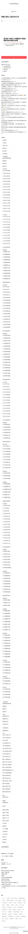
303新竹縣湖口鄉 (6, 297)
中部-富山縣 (5, 740)
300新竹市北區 (5, 289)
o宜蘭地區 (4, 609)
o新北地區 (4, 169)
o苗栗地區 (4, 333)
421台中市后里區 (6, 400)
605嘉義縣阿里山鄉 (6, 489)
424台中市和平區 (6, 408)
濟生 (23, 909)
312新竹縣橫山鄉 (6, 319)
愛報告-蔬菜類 (5, 809)
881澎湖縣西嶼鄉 (6, 681)
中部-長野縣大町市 (6, 743)
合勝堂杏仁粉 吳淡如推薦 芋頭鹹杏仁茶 (9, 882)
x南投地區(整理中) (6, 441)
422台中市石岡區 (6, 403)
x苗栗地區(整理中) (6, 379)
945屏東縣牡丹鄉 (6, 589)
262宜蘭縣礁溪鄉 (6, 616)
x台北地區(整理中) (6, 247)
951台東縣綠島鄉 (6, 664)
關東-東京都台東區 (6, 791)
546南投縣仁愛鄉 (6, 429)
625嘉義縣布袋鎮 (6, 497)
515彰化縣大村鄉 (6, 465)
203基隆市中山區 (6, 602)
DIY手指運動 (5, 828)
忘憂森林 (8, 905)
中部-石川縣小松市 (6, 735)
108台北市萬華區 (6, 227)
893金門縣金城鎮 (6, 694)
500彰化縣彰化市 (6, 446)
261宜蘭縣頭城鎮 (6, 613)
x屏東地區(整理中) (6, 595)
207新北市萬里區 (6, 170)
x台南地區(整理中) (6, 547)
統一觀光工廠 (17, 916)
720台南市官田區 (6, 519)
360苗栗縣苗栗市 (6, 354)
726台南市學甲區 (6, 529)
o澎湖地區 (4, 676)
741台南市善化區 (6, 540)
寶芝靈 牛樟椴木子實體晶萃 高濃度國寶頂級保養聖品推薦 (13, 127)
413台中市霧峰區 (6, 394)
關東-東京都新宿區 (6, 775)
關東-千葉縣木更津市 (7, 767)
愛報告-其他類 (5, 820)
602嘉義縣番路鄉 (6, 483)
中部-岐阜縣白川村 (6, 756)
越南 (3, 795)
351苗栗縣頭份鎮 (6, 338)
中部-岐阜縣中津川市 (7, 748)
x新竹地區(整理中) (6, 331)
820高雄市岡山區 (6, 554)
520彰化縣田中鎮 (6, 467)
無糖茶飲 (10, 911)
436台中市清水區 (6, 416)
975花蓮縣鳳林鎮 (6, 648)
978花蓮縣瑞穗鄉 (6, 656)
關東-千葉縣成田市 (6, 759)
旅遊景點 (4, 160)
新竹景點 (3, 907)
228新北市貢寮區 (6, 181)
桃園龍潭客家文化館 (5, 91)
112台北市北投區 (6, 235)
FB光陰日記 (5, 834)
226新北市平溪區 (6, 178)
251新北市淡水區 (6, 205)
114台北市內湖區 (6, 238)
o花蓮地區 (4, 633)
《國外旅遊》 (5, 701)
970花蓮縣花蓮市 (6, 635)
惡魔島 (12, 905)
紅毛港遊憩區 (10, 916)
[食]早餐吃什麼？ (7, 68)
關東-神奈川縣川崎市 (7, 762)
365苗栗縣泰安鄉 (6, 367)
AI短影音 (4, 142)
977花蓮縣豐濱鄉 (6, 654)
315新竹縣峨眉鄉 (6, 327)
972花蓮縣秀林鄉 (6, 640)
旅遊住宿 (4, 166)
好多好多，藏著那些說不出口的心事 (9, 112)
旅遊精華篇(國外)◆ (6, 703)
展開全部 (3, 64)
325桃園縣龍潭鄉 (6, 254)
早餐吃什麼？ (5, 145)
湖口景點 (18, 909)
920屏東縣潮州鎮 (6, 578)
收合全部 (8, 64)
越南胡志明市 (5, 797)
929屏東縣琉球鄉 (6, 583)
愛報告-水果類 (5, 812)
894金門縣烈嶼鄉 (6, 697)
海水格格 (4, 839)
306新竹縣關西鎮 (6, 305)
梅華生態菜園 (4, 909)
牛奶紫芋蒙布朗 (16, 911)
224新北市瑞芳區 (6, 176)
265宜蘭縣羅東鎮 (6, 621)
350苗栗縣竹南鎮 (6, 335)
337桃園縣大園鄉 (6, 276)
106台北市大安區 (6, 224)
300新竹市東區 (5, 286)
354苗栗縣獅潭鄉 (6, 346)
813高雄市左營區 (6, 551)
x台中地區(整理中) (6, 420)
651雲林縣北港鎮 (6, 478)
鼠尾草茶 (3, 920)
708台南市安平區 (6, 513)
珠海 (21, 911)
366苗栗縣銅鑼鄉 (6, 370)
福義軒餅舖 (4, 916)
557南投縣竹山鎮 (6, 435)
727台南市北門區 (6, 532)
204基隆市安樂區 (6, 605)
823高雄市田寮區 (6, 556)
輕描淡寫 (6, 69)
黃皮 (20, 918)
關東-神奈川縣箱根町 (7, 764)
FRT (17, 928)
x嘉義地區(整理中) (6, 501)
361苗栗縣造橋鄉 (6, 357)
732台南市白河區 (6, 537)
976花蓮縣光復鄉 (6, 651)
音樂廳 (16, 918)
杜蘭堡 (2, 875)
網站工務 (4, 837)
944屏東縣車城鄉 (6, 586)
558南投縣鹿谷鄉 (6, 438)
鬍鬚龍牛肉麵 (4, 874)
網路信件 (4, 842)
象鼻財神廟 (12, 918)
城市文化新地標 (18, 900)
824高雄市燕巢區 (6, 559)
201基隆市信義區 (6, 600)
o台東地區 (4, 660)
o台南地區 (4, 503)
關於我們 (11, 933)
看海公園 (20, 914)
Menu (14, 11)
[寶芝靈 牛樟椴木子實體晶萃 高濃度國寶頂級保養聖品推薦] (14, 21)
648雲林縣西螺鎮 (6, 475)
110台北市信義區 (6, 230)
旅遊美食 (4, 163)
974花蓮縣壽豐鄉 (6, 645)
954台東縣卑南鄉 (6, 667)
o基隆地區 (4, 598)
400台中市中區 (5, 384)
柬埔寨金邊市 (5, 802)
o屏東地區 (4, 571)
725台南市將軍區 (6, 527)
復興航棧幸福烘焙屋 (5, 81)
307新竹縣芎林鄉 (6, 308)
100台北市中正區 (6, 216)
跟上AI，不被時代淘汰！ (6, 93)
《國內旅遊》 (5, 156)
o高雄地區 (4, 549)
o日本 (3, 733)
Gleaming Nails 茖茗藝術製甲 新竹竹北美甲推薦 (11, 132)
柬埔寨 (3, 800)
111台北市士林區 (6, 232)
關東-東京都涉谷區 (6, 778)
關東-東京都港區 (6, 783)
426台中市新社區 (6, 411)
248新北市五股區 (6, 200)
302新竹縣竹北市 (6, 294)
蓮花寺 (6, 918)
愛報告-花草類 (5, 815)
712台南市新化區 (6, 516)
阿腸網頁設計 (25, 931)
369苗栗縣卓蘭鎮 (6, 375)
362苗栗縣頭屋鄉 (6, 359)
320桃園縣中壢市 (6, 251)
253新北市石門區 (6, 211)
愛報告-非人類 (5, 818)
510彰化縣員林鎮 (6, 457)
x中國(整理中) (5, 728)
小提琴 (3, 905)
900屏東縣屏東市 (6, 573)
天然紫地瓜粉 (4, 902)
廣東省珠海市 (5, 721)
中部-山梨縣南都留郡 (7, 772)
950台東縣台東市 (6, 662)
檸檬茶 (10, 909)
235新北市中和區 (6, 192)
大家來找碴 (4, 831)
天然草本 (10, 902)
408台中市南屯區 (6, 392)
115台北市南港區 (6, 240)
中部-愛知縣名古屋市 (7, 751)
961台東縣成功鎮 (6, 673)
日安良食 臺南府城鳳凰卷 (6, 877)
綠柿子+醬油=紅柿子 (5, 881)
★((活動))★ (4, 153)
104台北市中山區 (6, 219)
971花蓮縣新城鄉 (6, 637)
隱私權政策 (16, 933)
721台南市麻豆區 (6, 521)
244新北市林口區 (6, 197)
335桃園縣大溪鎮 (6, 270)
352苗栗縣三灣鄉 (6, 340)
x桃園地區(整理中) (6, 282)
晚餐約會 (4, 826)
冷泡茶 (3, 900)
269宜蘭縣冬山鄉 (6, 629)
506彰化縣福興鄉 (6, 454)
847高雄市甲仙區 (6, 565)
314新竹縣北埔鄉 (6, 324)
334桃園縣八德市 (6, 267)
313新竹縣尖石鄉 (6, 321)
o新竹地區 (4, 285)
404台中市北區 (5, 386)
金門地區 (4, 687)
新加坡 (3, 806)
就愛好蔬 (4, 140)
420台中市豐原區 (6, 397)
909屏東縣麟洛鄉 (6, 575)
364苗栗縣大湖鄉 (6, 365)
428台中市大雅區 (6, 413)
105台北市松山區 (6, 222)
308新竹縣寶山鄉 (6, 311)
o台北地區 (4, 214)
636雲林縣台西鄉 (6, 473)
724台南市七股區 (6, 524)
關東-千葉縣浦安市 (6, 789)
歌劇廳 (14, 909)
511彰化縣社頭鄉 (6, 459)
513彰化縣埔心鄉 (6, 462)
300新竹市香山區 (6, 292)
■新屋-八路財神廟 (5, 872)
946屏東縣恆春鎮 (6, 591)
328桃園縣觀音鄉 (6, 259)
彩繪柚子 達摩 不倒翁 (5, 884)
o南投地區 (4, 422)
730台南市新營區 (6, 535)
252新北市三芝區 (6, 208)
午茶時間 (20, 42)
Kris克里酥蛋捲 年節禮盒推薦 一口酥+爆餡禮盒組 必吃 (13, 124)
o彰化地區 (4, 444)
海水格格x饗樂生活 (5, 846)
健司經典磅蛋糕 (21, 898)
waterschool (9, 42)
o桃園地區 (4, 250)
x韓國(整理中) (5, 730)
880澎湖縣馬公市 (6, 678)
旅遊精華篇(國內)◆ (6, 158)
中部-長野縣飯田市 (6, 745)
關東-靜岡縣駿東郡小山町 (8, 770)
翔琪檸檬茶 (23, 916)
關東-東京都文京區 (6, 786)
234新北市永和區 (6, 189)
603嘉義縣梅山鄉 (6, 486)
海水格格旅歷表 (7, 66)
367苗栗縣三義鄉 (6, 373)
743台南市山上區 (6, 543)
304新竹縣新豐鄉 (6, 300)
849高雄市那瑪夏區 (6, 567)
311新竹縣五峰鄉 (6, 316)
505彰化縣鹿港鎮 (6, 451)
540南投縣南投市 (6, 424)
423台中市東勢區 (6, 405)
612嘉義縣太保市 (6, 494)
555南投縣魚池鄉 (6, 432)
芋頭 (3, 918)
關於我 (5, 71)
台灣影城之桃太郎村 (10, 900)
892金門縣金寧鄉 (6, 691)
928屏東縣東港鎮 (6, 581)
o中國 (3, 714)
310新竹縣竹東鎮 (6, 313)
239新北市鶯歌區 (6, 195)
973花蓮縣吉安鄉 (6, 643)
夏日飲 (24, 900)
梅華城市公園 (20, 907)
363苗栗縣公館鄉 (6, 362)
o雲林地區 (4, 471)
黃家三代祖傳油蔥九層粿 (6, 130)
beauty (3, 898)
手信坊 (16, 905)
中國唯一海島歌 (14, 898)
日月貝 (15, 907)
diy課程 (8, 898)
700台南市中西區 (6, 505)
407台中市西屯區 (6, 389)
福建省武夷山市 (5, 716)
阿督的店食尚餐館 (5, 879)
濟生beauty (4, 911)
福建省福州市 (5, 718)
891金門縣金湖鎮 (6, 689)
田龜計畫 (15, 914)
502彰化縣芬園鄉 (6, 448)
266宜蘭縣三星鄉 (6, 624)
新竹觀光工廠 (9, 907)
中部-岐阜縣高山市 (6, 754)
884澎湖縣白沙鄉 (6, 683)
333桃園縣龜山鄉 (6, 265)
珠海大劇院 (4, 914)
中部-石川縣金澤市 (6, 737)
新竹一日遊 (22, 905)
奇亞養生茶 (20, 902)
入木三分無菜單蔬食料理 (6, 90)
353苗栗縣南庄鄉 (6, 343)
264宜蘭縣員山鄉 (6, 619)
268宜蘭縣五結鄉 (6, 627)
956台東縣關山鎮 (6, 670)
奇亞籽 (15, 902)
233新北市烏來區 (6, 186)
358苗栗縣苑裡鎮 (6, 351)
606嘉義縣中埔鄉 (6, 492)
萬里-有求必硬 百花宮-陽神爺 (7, 870)
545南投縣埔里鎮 (6, 427)
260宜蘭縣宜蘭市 (6, 610)
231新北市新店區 (6, 184)
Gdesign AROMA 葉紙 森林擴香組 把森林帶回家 (11, 117)
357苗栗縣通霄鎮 (6, 348)
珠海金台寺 (10, 914)
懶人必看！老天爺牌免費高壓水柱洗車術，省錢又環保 (13, 109)
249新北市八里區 (6, 203)
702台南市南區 (5, 511)
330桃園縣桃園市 (6, 262)
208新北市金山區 (6, 173)
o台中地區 (4, 382)
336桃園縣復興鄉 (6, 273)
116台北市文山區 (6, 243)
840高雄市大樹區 (6, 562)
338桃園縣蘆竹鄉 (6, 278)
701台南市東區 (5, 508)
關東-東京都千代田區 (7, 781)
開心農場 (4, 151)
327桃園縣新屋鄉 (6, 257)
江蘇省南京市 (5, 724)
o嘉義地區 (4, 482)
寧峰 (24, 902)
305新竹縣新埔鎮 (6, 303)
